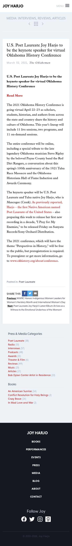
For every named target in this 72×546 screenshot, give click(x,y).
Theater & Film (18, 359)
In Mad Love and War (22, 402)
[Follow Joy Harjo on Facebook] (24, 519)
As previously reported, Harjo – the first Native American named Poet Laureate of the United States (34, 207)
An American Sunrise (22, 391)
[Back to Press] (36, 23)
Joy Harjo (13, 6)
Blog (36, 480)
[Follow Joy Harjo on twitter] (32, 519)
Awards (14, 355)
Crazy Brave (17, 398)
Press (36, 465)
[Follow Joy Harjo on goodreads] (48, 519)
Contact (36, 496)
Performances (36, 449)
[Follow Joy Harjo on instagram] (40, 519)
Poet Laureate (27, 281)
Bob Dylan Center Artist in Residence (31, 375)
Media (36, 472)
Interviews (16, 348)
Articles (14, 371)
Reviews (15, 363)
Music (13, 367)
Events (36, 457)
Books (36, 441)
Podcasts (15, 352)
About (36, 488)
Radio (13, 344)
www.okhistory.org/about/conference (34, 261)
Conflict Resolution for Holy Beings (30, 394)
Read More (15, 95)
